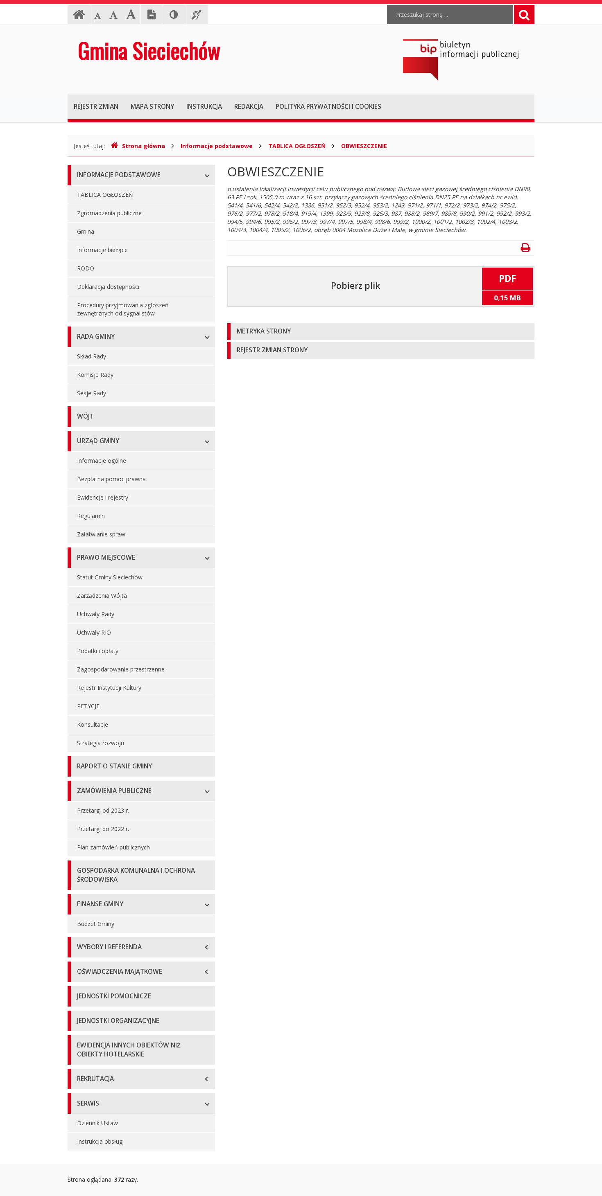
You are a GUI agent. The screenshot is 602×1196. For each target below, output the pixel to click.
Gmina (85, 231)
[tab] (380, 331)
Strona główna (143, 146)
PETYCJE (88, 706)
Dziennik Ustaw (97, 1123)
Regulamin (91, 516)
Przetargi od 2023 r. (103, 810)
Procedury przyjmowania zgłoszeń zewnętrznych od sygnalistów (123, 309)
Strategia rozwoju (100, 743)
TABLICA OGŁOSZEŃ (297, 146)
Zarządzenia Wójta (102, 595)
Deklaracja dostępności (108, 287)
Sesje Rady (91, 393)
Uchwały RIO (94, 632)
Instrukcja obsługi (100, 1141)
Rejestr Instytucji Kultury (109, 687)
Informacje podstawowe (217, 146)
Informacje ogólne (101, 460)
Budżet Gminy (95, 924)
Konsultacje (92, 724)
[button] (380, 331)
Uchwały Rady (95, 614)
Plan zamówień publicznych (113, 847)
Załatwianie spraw (101, 534)
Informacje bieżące (102, 250)
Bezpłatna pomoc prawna (111, 479)
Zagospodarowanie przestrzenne (121, 669)
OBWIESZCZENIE (364, 146)
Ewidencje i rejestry (102, 497)
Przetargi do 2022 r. (103, 829)
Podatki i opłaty (97, 651)
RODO (85, 268)
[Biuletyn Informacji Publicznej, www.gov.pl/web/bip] (460, 59)
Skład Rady (91, 356)
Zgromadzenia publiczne (109, 213)
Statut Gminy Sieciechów (110, 577)
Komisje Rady (95, 374)
